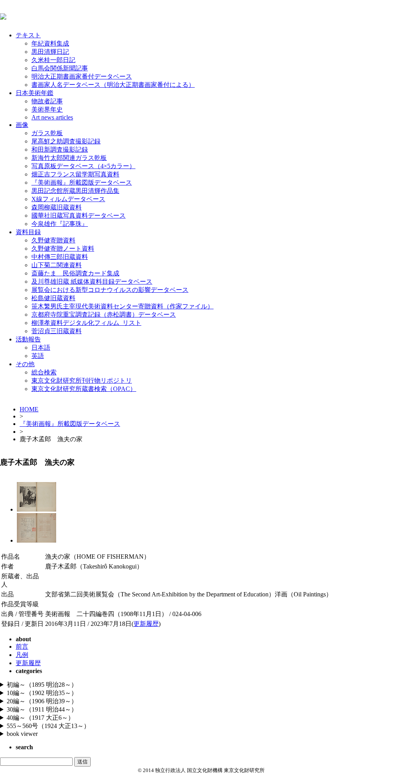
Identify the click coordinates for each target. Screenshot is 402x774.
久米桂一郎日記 (53, 60)
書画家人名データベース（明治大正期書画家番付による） (113, 84)
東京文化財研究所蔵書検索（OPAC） (83, 388)
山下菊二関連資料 (56, 265)
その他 (25, 364)
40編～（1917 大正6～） (40, 717)
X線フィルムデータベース (68, 199)
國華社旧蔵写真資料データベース (78, 215)
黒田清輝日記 (50, 51)
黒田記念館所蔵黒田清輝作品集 (75, 190)
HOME (29, 409)
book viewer (22, 733)
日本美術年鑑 (34, 93)
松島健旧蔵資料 (53, 298)
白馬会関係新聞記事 (59, 68)
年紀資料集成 (50, 43)
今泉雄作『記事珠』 (59, 223)
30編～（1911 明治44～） (42, 709)
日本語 (40, 347)
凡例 (22, 654)
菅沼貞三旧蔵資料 (56, 331)
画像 (22, 124)
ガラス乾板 (47, 133)
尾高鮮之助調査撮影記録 (65, 141)
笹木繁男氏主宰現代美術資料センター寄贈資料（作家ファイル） (122, 306)
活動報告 (28, 339)
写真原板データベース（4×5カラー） (83, 166)
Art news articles (52, 117)
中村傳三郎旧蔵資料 (59, 256)
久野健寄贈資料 (53, 240)
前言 (22, 646)
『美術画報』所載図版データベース (81, 182)
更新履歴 (146, 623)
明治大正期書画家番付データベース (81, 76)
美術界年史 (47, 109)
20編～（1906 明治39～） (42, 701)
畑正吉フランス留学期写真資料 (75, 174)
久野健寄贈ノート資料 (62, 248)
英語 (37, 355)
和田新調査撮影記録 (59, 149)
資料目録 (28, 232)
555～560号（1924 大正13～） (48, 726)
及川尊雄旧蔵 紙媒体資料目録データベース (91, 281)
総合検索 (44, 372)
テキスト (28, 35)
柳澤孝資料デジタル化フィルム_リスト (86, 322)
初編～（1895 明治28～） (42, 684)
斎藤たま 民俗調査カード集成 (75, 273)
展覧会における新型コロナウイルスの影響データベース (109, 289)
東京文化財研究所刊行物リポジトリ (81, 380)
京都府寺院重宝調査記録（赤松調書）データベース (103, 314)
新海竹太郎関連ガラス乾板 (69, 157)
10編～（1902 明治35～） (42, 693)
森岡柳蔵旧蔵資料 (56, 207)
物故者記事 (47, 101)
